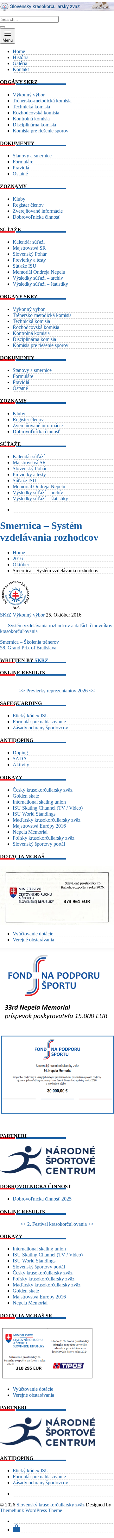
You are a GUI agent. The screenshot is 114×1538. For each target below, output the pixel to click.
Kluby (19, 199)
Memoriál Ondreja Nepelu (39, 272)
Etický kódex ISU (31, 715)
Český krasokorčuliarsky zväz (43, 790)
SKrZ (5, 614)
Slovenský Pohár (30, 254)
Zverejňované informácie (38, 211)
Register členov (28, 205)
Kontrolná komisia (31, 118)
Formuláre (23, 161)
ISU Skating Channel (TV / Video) (48, 808)
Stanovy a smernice (32, 155)
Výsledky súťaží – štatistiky (40, 284)
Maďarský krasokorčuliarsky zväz (46, 820)
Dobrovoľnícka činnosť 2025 (42, 1198)
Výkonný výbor (29, 94)
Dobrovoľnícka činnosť (36, 217)
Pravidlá (21, 167)
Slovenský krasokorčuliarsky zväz (50, 1504)
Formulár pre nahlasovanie (39, 721)
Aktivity (21, 764)
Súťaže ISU (24, 266)
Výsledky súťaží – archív (38, 278)
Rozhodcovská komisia (36, 112)
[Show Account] (16, 1529)
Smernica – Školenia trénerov (29, 642)
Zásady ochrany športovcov (40, 727)
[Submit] (2, 27)
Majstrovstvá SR (29, 248)
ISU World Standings (34, 814)
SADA (20, 758)
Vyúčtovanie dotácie (33, 933)
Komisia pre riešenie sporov (40, 130)
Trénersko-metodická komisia (42, 100)
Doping (20, 752)
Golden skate (26, 796)
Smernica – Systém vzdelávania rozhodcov (49, 531)
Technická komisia (31, 106)
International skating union (39, 802)
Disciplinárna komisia (34, 124)
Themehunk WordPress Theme (31, 1510)
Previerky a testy (29, 260)
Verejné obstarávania (33, 939)
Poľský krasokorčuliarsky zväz (43, 838)
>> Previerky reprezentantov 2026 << (57, 690)
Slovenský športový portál (39, 844)
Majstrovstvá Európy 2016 (39, 826)
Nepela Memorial (30, 832)
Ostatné (20, 173)
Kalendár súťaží (29, 242)
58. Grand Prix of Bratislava (28, 647)
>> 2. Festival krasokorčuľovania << (57, 1224)
